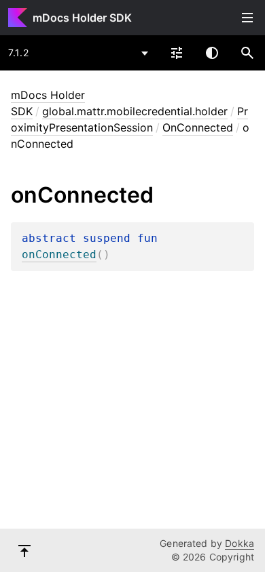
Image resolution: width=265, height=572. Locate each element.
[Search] (247, 52)
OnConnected (197, 127)
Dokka (239, 543)
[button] (247, 52)
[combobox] (79, 52)
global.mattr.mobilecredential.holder (135, 111)
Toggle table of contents (247, 17)
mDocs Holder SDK (82, 17)
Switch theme (212, 52)
